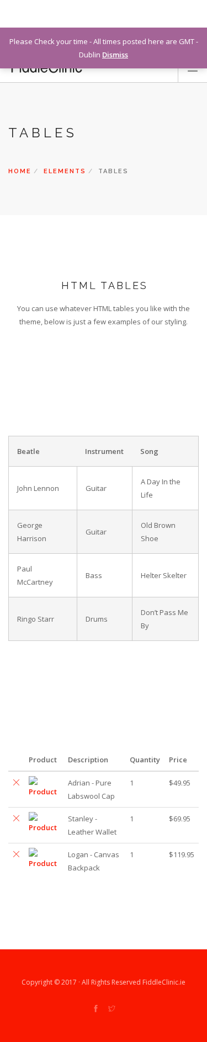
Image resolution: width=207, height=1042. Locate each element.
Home (19, 171)
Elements (65, 171)
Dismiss (115, 55)
